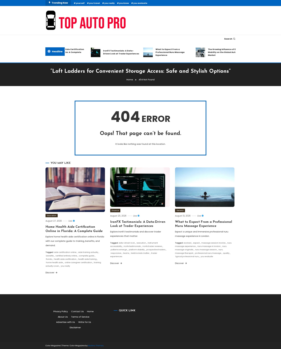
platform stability (137, 249)
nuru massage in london (209, 246)
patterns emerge (119, 249)
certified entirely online (66, 255)
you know (124, 3)
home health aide (54, 262)
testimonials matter (140, 253)
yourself (80, 3)
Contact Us (77, 311)
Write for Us (84, 322)
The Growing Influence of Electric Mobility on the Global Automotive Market (222, 52)
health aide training (87, 259)
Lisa (70, 220)
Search (228, 38)
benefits (50, 255)
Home (90, 311)
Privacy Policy (60, 311)
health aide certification (65, 259)
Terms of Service (80, 316)
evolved (187, 242)
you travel (94, 3)
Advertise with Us (65, 322)
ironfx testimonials (132, 246)
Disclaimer (75, 327)
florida (49, 259)
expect (196, 242)
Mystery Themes (95, 345)
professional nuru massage (208, 253)
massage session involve (213, 242)
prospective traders (155, 249)
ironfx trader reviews (152, 246)
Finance (115, 210)
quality (226, 253)
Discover (50, 272)
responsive (116, 253)
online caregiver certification (78, 262)
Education (51, 215)
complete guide (86, 255)
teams (126, 253)
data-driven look (127, 242)
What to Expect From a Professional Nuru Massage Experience (165, 52)
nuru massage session (206, 249)
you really (109, 3)
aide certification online (65, 252)
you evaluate (140, 3)
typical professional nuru (187, 256)
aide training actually (88, 252)
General (180, 210)
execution (141, 242)
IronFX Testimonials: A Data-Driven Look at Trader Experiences (117, 52)
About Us (63, 316)
